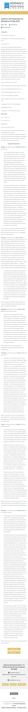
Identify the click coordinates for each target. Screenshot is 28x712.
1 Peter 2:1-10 (20, 353)
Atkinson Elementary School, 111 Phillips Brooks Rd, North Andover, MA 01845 (14, 667)
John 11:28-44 (19, 237)
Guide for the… (15, 649)
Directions (13, 684)
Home (14, 698)
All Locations (22, 684)
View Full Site (14, 693)
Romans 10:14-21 (20, 147)
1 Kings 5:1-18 (19, 424)
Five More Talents (21, 707)
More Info (5, 684)
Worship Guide (6, 27)
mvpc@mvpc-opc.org (15, 680)
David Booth (14, 24)
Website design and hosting (9, 707)
